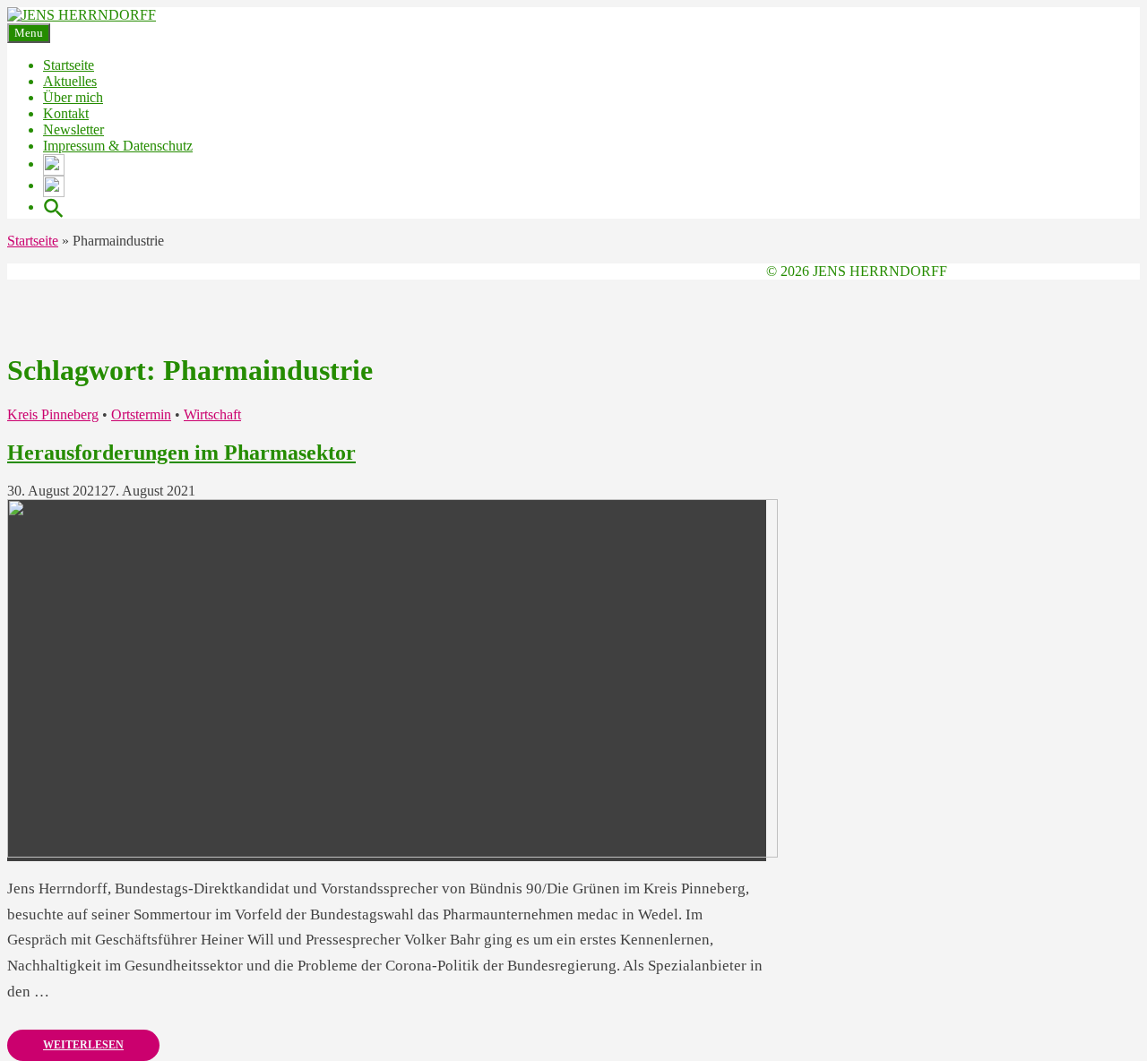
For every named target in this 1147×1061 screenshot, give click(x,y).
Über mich (73, 97)
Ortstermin (141, 414)
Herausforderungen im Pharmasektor (181, 452)
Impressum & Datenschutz (118, 145)
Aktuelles (70, 81)
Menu (28, 32)
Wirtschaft (212, 414)
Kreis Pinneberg (53, 414)
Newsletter (73, 129)
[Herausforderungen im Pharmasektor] (392, 852)
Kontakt (66, 113)
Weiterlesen (83, 1045)
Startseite (68, 65)
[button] (54, 206)
